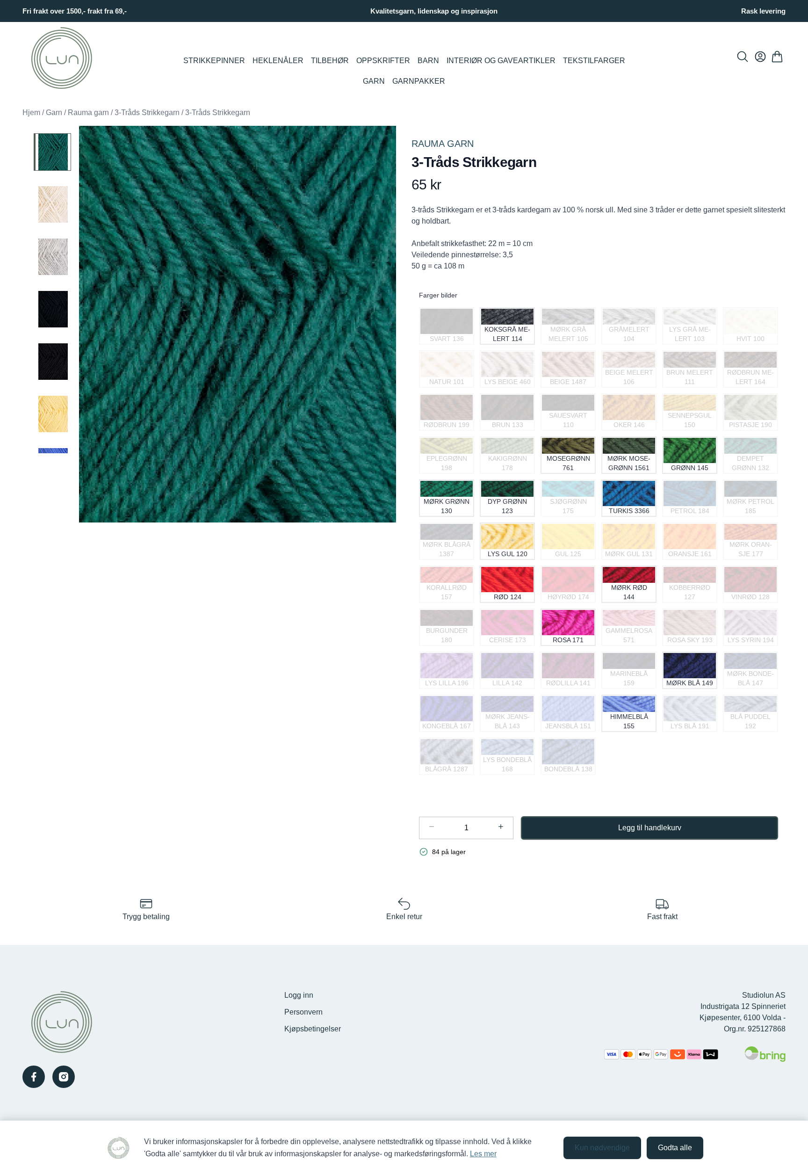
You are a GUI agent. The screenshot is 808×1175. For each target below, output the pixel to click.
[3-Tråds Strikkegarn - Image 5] (52, 361)
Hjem (31, 112)
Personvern (303, 1012)
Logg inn (298, 995)
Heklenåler (277, 61)
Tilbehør (330, 61)
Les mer (483, 1154)
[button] (238, 324)
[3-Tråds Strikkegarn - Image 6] (52, 414)
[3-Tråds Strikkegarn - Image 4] (52, 309)
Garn (374, 81)
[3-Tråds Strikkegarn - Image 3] (52, 257)
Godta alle (675, 1148)
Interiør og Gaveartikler (501, 61)
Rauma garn (88, 112)
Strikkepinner (214, 61)
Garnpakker (418, 81)
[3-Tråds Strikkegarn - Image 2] (52, 204)
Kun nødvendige (602, 1148)
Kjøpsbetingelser (312, 1029)
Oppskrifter (383, 61)
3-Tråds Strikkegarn (147, 112)
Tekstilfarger (594, 61)
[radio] (446, 326)
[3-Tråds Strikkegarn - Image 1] (52, 152)
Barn (428, 61)
